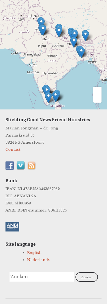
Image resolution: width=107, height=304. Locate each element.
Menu (91, 13)
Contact (12, 149)
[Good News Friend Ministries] (32, 20)
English (34, 252)
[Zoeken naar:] (42, 277)
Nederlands (38, 259)
